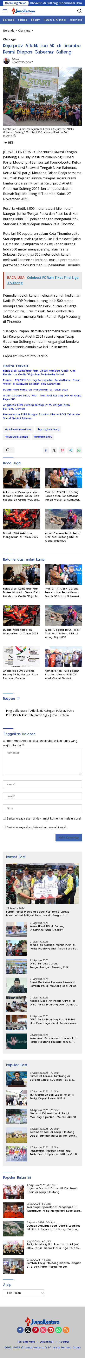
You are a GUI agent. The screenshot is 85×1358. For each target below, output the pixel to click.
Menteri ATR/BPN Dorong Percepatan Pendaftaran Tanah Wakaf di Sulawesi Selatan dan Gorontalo (41, 382)
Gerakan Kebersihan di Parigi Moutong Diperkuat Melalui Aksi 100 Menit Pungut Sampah (54, 1115)
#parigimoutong (48, 429)
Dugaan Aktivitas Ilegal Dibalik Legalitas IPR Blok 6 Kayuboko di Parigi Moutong (53, 1227)
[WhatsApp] (58, 1330)
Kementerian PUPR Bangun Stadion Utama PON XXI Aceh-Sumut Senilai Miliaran (41, 416)
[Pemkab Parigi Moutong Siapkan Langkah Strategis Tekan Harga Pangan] (13, 1266)
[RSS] (66, 1330)
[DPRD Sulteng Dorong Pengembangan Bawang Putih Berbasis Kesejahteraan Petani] (16, 966)
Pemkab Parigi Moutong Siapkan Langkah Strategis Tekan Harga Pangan (54, 1265)
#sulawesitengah (16, 436)
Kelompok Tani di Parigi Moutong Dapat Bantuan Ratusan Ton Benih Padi (53, 1134)
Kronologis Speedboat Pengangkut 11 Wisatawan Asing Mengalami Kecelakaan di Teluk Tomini (54, 1209)
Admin (15, 59)
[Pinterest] (35, 1330)
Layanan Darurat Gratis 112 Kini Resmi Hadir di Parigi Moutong (52, 1190)
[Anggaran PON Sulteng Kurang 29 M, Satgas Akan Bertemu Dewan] (21, 656)
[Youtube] (50, 1330)
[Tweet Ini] (54, 450)
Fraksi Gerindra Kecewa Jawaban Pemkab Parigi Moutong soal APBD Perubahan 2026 (53, 984)
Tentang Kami (26, 1341)
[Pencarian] (79, 11)
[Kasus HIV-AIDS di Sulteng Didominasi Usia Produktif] (16, 929)
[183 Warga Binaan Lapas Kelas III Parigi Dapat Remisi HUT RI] (16, 1097)
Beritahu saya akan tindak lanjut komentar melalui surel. (44, 818)
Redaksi (64, 1341)
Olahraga (9, 39)
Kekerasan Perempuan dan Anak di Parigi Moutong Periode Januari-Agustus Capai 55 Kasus (53, 1040)
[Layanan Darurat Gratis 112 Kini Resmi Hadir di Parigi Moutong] (13, 1191)
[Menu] (6, 10)
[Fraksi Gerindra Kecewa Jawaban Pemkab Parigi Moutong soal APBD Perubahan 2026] (16, 985)
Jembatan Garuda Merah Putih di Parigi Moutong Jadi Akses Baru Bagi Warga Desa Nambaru (54, 947)
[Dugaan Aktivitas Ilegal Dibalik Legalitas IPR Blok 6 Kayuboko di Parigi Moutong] (13, 1228)
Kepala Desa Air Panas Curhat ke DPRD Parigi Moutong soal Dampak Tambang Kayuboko (53, 1002)
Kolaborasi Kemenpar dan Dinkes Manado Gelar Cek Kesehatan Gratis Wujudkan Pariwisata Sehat (39, 372)
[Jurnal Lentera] (23, 10)
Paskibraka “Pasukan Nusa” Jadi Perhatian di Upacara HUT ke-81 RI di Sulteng (53, 1152)
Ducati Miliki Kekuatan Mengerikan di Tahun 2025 (35, 389)
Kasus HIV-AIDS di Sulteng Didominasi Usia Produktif (43, 3)
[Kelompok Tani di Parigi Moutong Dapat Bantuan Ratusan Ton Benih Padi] (16, 1135)
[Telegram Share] (70, 450)
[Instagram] (43, 1330)
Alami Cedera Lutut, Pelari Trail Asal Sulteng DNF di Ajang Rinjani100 (42, 397)
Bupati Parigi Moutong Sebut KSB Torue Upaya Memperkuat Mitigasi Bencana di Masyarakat (38, 913)
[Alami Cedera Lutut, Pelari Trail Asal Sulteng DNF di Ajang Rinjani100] (63, 519)
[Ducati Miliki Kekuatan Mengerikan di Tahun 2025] (21, 519)
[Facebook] (20, 1330)
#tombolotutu (43, 436)
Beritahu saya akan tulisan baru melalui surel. (37, 827)
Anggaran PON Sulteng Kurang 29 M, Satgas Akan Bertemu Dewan (36, 407)
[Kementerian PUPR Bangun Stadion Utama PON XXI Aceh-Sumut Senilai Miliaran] (63, 656)
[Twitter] (28, 1330)
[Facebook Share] (46, 450)
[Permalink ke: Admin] (6, 60)
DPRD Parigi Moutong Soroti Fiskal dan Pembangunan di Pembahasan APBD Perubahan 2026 (53, 1021)
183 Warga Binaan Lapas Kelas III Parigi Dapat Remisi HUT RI (52, 1096)
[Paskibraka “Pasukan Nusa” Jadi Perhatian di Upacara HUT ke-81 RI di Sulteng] (16, 1153)
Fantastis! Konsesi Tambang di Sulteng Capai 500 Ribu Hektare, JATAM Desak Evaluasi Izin (52, 1078)
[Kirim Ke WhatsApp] (79, 450)
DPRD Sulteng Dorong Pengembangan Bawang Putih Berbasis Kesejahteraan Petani (50, 965)
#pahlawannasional (18, 429)
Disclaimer (47, 1341)
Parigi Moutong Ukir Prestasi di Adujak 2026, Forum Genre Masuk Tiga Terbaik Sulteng (53, 1246)
